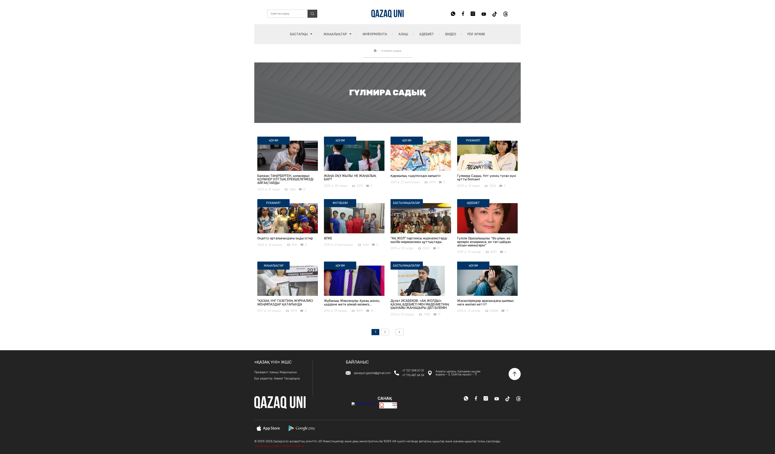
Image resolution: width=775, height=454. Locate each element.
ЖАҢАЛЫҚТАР (336, 34)
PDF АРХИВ (476, 34)
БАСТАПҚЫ (299, 34)
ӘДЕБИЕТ (426, 34)
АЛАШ (403, 34)
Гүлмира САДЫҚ (391, 51)
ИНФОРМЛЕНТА (375, 34)
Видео (450, 34)
